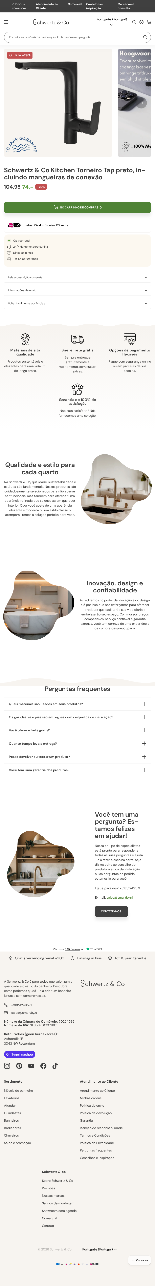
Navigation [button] (6, 22)
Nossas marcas (53, 1195)
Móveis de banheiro (18, 1090)
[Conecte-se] (141, 22)
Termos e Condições (95, 1135)
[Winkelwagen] (149, 22)
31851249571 (130, 888)
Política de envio (92, 1105)
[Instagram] (7, 1066)
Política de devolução (96, 1113)
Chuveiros (11, 1135)
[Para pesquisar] (134, 22)
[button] (141, 103)
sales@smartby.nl (120, 897)
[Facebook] (43, 1066)
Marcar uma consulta (126, 6)
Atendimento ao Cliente (47, 6)
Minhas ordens (91, 1098)
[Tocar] (55, 1066)
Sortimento (13, 1081)
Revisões (48, 1188)
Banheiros (11, 1120)
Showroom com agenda (59, 1211)
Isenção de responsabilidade (101, 1128)
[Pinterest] (19, 1066)
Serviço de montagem (58, 1203)
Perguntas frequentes (96, 1150)
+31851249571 (21, 1005)
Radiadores (12, 1128)
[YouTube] (31, 1066)
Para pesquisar (145, 37)
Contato (48, 1226)
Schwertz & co (54, 1172)
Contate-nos (111, 911)
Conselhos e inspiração (94, 6)
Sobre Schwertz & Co (57, 1181)
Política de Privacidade (97, 1143)
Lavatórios (11, 1098)
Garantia (86, 1120)
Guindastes (12, 1113)
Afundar (10, 1105)
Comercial (75, 4)
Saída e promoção (17, 1143)
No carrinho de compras (79, 207)
